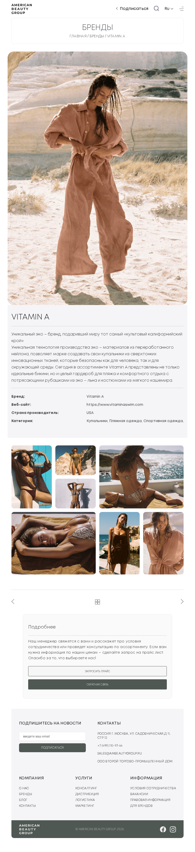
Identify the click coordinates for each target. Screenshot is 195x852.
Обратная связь (97, 685)
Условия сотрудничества (153, 788)
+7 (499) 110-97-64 (110, 745)
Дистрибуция (87, 794)
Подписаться (134, 9)
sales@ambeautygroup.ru (120, 753)
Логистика (85, 800)
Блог (23, 800)
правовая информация (150, 800)
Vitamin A (116, 36)
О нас (24, 788)
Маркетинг (84, 806)
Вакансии (139, 794)
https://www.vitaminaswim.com (115, 404)
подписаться (52, 747)
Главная (78, 36)
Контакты (27, 806)
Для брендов (141, 806)
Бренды (97, 36)
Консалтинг (86, 788)
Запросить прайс (97, 671)
